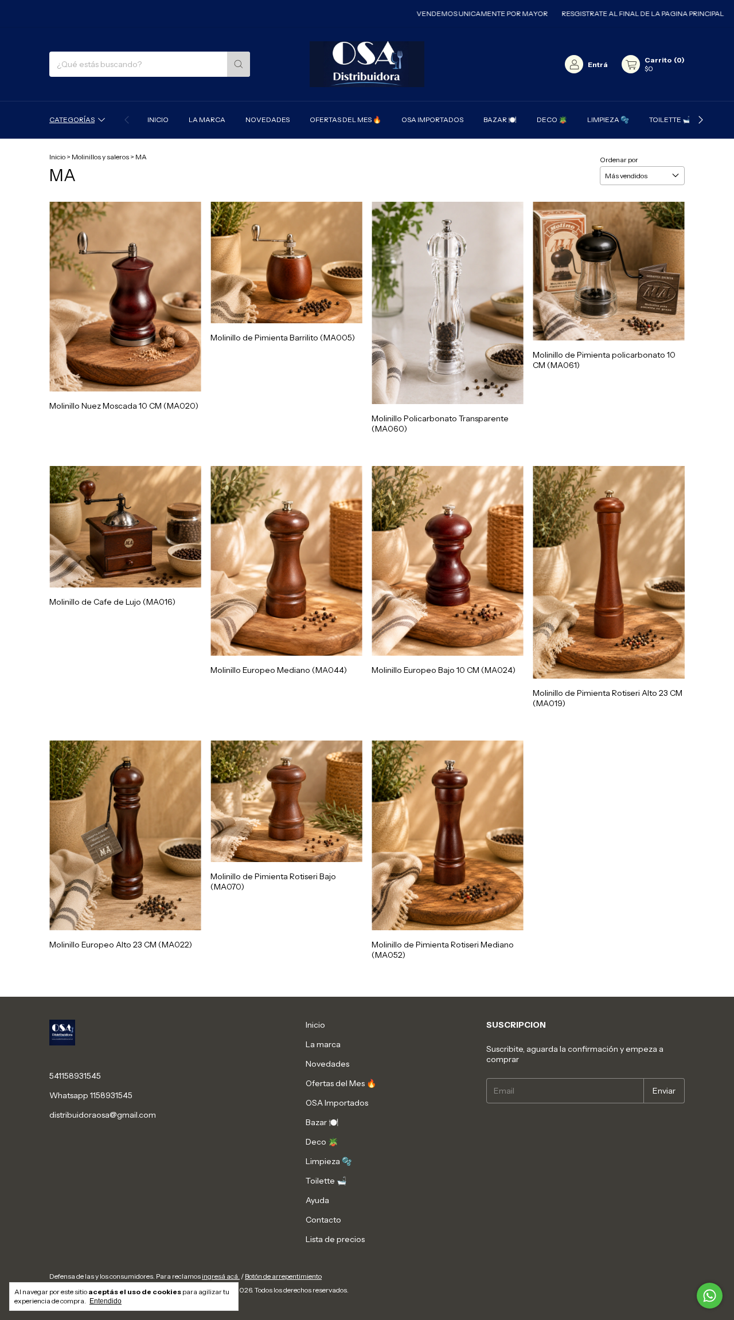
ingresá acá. (221, 1276)
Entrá (598, 64)
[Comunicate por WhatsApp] (710, 1296)
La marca (207, 119)
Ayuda (317, 1200)
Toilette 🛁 (670, 119)
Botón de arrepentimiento (283, 1276)
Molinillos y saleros (100, 156)
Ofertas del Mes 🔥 (345, 119)
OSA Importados (432, 119)
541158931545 (75, 1076)
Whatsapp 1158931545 (90, 1095)
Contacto (323, 1220)
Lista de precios (335, 1239)
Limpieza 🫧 (608, 119)
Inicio (158, 119)
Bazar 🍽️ (500, 119)
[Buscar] (238, 64)
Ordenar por (619, 159)
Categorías (72, 119)
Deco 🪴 (552, 119)
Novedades (267, 119)
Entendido (105, 1301)
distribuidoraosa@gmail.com (102, 1115)
